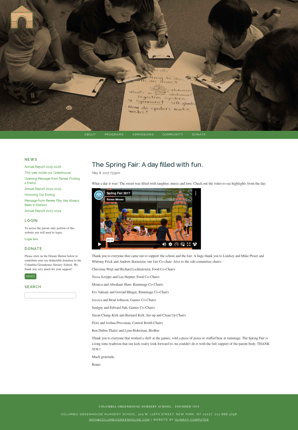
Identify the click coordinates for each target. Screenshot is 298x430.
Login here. (32, 239)
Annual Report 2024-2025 (43, 189)
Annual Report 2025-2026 (43, 167)
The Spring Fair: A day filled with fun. (147, 164)
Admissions (143, 134)
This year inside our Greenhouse (48, 172)
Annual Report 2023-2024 (43, 211)
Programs (114, 134)
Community (173, 134)
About (90, 134)
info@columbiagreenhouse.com (119, 419)
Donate (199, 134)
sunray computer (192, 419)
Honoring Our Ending (40, 194)
